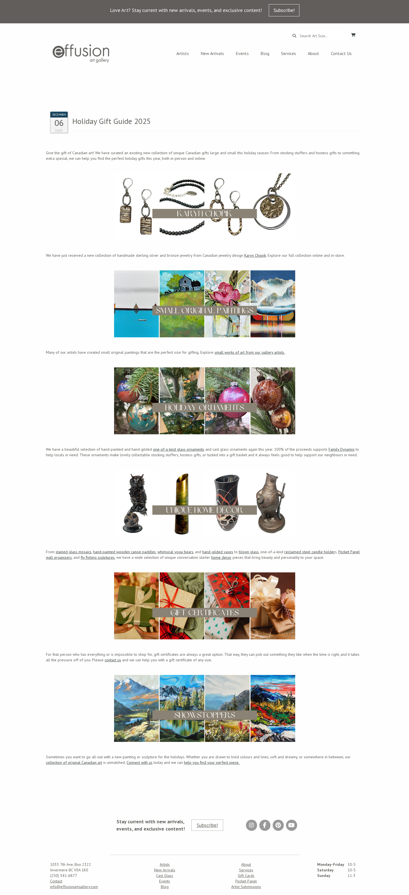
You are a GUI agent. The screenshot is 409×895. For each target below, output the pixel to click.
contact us (113, 659)
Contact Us (341, 53)
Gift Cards (246, 875)
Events (242, 53)
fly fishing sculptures (98, 557)
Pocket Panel (246, 881)
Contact (56, 881)
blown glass (249, 551)
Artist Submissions (246, 886)
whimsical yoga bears (175, 551)
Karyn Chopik (255, 255)
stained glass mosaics (74, 551)
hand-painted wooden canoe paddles (124, 551)
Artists (182, 53)
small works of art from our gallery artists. (250, 352)
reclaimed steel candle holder (309, 551)
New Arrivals (212, 53)
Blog (264, 53)
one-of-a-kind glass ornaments (178, 449)
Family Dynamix (341, 449)
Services (288, 53)
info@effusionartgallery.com (74, 886)
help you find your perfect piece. (212, 762)
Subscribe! (284, 10)
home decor (221, 557)
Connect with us (139, 762)
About (313, 53)
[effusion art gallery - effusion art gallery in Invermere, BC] (81, 53)
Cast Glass (164, 875)
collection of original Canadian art (74, 762)
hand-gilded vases (217, 551)
